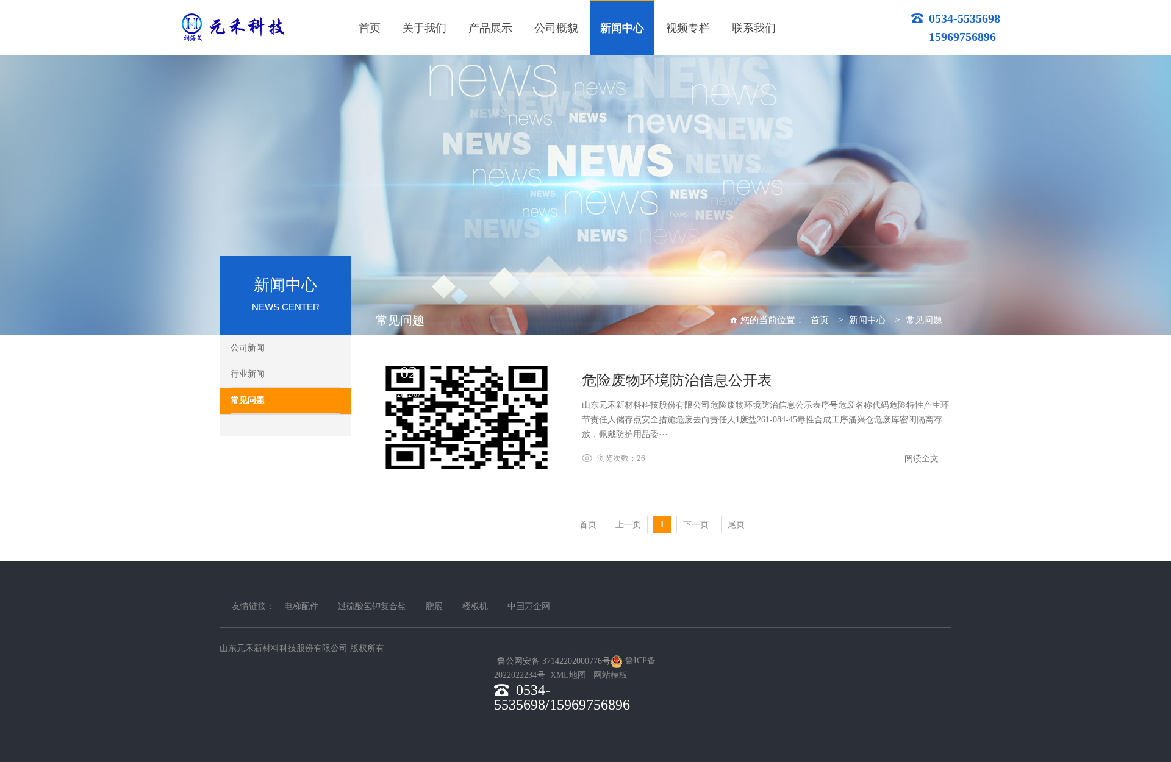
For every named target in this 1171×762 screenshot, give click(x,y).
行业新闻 (248, 374)
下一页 (696, 524)
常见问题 (248, 400)
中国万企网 (528, 606)
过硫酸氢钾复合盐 (372, 606)
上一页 (628, 524)
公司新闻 (248, 347)
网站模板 (610, 675)
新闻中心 (867, 320)
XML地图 (568, 675)
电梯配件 (301, 606)
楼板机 (475, 606)
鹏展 (434, 606)
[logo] (232, 27)
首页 (820, 320)
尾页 (736, 524)
